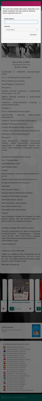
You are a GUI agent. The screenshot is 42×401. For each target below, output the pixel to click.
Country (7, 26)
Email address (9, 19)
